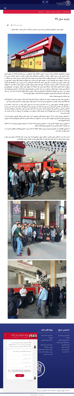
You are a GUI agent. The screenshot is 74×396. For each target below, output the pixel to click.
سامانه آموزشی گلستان (63, 340)
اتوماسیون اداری (65, 349)
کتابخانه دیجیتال (65, 347)
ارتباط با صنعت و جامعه (53, 12)
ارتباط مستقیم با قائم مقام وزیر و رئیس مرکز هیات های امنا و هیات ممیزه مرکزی (45, 352)
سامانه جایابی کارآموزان (46, 340)
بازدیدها (41, 12)
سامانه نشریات (65, 352)
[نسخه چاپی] (11, 25)
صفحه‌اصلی (66, 12)
